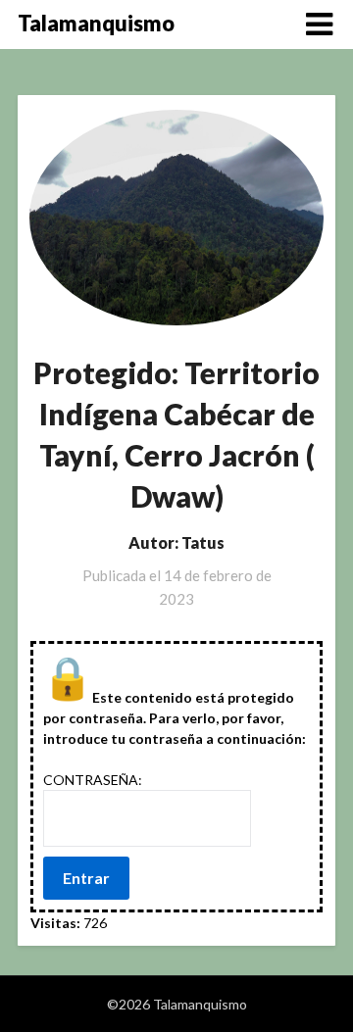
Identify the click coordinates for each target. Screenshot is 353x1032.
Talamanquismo (96, 23)
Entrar (86, 877)
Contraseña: (92, 779)
